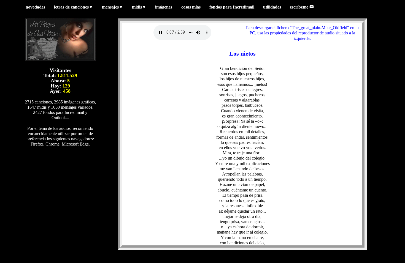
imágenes (163, 7)
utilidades (272, 7)
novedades (35, 7)
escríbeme (299, 7)
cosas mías (191, 7)
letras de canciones (73, 7)
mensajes (112, 7)
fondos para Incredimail (231, 7)
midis (139, 7)
